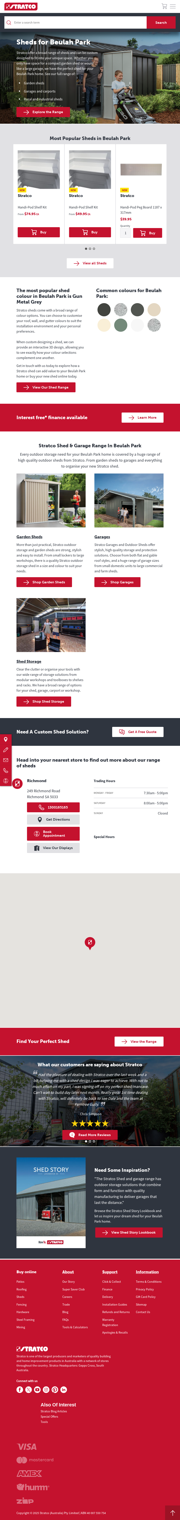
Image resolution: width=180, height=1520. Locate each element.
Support (109, 1271)
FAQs (65, 1320)
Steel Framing (25, 1320)
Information (147, 1271)
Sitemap (141, 1304)
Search (161, 22)
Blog (65, 1312)
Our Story (68, 1282)
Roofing (21, 1289)
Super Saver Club (73, 1289)
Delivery (107, 1297)
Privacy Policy (145, 1289)
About (68, 1271)
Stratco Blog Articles (54, 1411)
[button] (90, 943)
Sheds (20, 1297)
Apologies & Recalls (115, 1332)
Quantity (125, 226)
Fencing (21, 1304)
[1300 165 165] (6, 770)
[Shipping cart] (164, 7)
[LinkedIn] (63, 1389)
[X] (28, 1389)
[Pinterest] (55, 1389)
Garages (102, 536)
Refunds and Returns (116, 1312)
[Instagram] (46, 1389)
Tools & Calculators (75, 1327)
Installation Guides (114, 1304)
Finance (107, 1289)
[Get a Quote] (6, 749)
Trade (66, 1304)
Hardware (22, 1312)
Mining (20, 1327)
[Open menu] (173, 6)
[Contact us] (6, 760)
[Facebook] (19, 1389)
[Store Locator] (6, 739)
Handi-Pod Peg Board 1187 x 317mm (141, 210)
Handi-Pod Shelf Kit (32, 207)
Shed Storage (28, 661)
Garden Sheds (29, 536)
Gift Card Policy (146, 1297)
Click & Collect (111, 1282)
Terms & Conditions (149, 1282)
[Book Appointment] (6, 781)
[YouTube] (37, 1389)
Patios (20, 1282)
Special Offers (49, 1417)
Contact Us (143, 1312)
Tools (44, 1422)
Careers (67, 1297)
